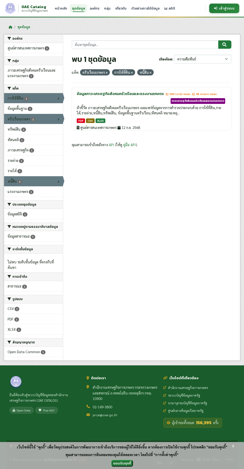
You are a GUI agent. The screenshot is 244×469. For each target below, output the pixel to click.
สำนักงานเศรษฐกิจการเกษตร (188, 387)
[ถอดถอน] (106, 73)
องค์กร (94, 8)
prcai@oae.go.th (105, 415)
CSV (90, 121)
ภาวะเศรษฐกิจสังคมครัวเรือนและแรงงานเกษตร (198, 101)
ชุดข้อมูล (78, 8)
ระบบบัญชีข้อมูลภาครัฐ (184, 395)
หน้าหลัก (61, 8)
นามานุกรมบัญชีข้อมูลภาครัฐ (187, 403)
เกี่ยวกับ (121, 8)
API (111, 144)
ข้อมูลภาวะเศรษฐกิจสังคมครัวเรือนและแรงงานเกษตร (121, 93)
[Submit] (224, 44)
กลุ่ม (107, 8)
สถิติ (171, 8)
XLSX (100, 121)
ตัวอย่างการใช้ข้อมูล (145, 8)
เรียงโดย (165, 59)
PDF (80, 121)
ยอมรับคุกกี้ (122, 463)
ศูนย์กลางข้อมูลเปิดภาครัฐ (185, 410)
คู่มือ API (129, 144)
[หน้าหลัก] (10, 27)
